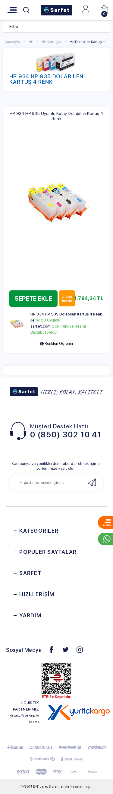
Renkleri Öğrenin (58, 343)
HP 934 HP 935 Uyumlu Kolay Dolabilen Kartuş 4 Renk (56, 116)
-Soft (26, 786)
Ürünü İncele (67, 298)
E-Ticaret (40, 786)
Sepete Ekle (33, 298)
